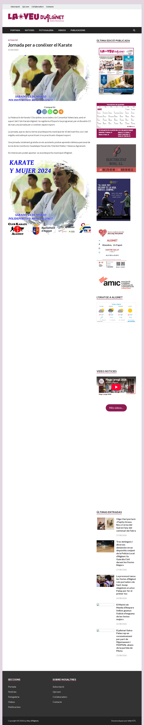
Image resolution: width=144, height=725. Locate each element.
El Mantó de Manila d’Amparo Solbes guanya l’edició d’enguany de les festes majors (125, 612)
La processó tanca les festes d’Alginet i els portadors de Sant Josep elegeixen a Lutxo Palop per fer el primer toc (126, 585)
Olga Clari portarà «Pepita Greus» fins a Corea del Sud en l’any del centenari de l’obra (126, 525)
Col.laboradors (38, 7)
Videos (62, 30)
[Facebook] (39, 111)
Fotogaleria (46, 30)
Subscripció (15, 7)
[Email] (55, 111)
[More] (60, 111)
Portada (15, 30)
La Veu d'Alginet (31, 721)
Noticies (29, 30)
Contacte (50, 7)
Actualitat (13, 40)
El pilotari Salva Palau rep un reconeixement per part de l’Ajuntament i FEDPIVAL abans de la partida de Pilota (124, 640)
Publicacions (78, 30)
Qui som (25, 7)
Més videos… (116, 407)
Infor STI (132, 721)
